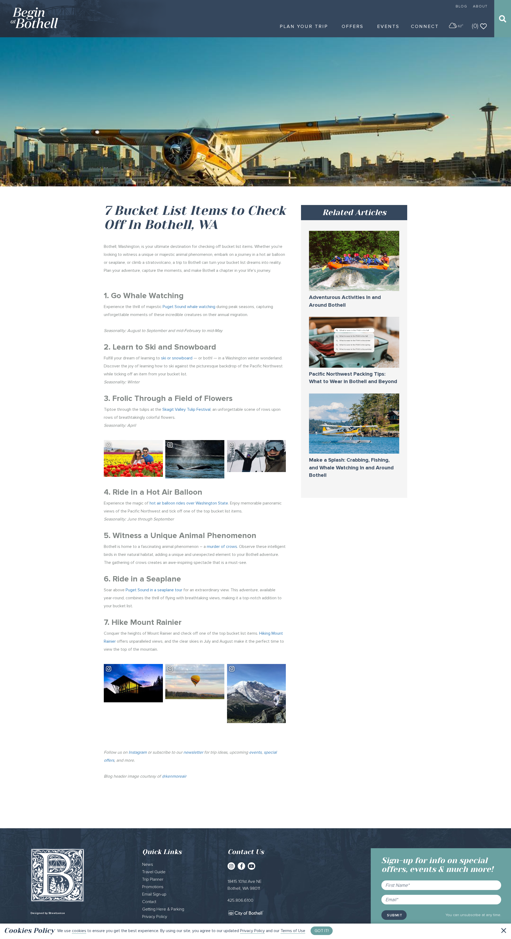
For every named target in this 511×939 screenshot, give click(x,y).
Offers (353, 26)
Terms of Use (293, 930)
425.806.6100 (240, 900)
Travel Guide (154, 872)
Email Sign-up (154, 894)
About (480, 6)
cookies (79, 930)
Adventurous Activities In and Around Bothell (345, 301)
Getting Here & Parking (163, 909)
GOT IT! (322, 930)
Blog (461, 6)
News (147, 864)
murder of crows (222, 546)
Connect (425, 26)
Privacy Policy (252, 930)
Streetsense (56, 913)
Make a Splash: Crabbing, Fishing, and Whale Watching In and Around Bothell (351, 467)
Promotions (152, 886)
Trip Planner (152, 879)
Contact (149, 901)
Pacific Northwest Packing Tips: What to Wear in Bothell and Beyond (353, 378)
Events (388, 26)
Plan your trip (304, 26)
